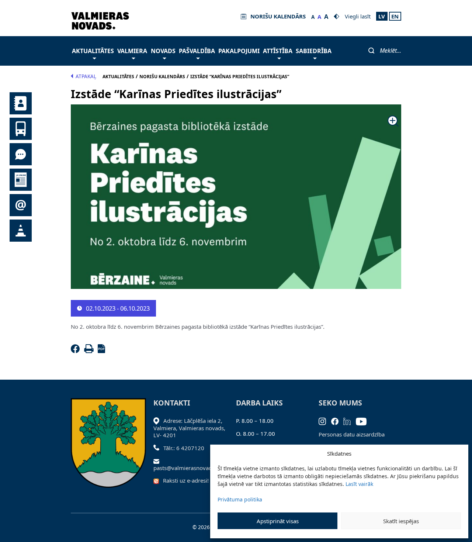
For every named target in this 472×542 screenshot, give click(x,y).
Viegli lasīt (358, 16)
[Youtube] (364, 420)
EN (395, 16)
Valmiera (132, 51)
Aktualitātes (93, 51)
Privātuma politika (240, 499)
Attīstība (277, 51)
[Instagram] (325, 420)
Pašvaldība (197, 51)
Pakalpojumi (239, 51)
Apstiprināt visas (278, 521)
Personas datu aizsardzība (352, 434)
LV (381, 16)
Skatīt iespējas (401, 521)
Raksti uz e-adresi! (186, 480)
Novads (163, 51)
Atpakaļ (86, 76)
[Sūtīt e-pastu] (158, 460)
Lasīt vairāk (359, 483)
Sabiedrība (314, 51)
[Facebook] (77, 351)
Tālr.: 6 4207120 (183, 448)
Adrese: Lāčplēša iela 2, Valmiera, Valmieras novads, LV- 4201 (189, 428)
